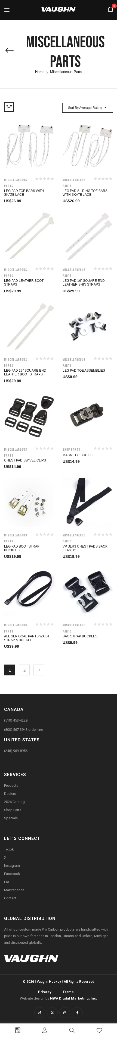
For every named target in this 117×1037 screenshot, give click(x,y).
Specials (11, 818)
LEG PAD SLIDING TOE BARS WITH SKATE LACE (85, 193)
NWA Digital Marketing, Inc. (73, 998)
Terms (68, 992)
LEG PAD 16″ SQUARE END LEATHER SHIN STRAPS (84, 282)
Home (39, 72)
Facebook (12, 874)
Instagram (12, 866)
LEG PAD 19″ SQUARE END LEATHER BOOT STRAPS (25, 372)
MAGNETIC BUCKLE (78, 455)
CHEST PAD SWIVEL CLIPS (25, 460)
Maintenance (14, 890)
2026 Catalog (14, 802)
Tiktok (9, 849)
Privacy (44, 992)
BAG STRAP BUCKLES (80, 636)
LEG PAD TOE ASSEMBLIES (84, 370)
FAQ (7, 882)
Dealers (10, 794)
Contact (10, 898)
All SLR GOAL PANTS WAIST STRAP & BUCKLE (27, 638)
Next (38, 670)
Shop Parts (71, 449)
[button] (110, 10)
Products (11, 785)
